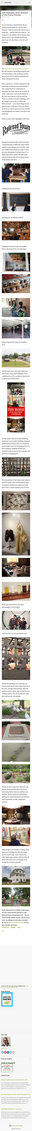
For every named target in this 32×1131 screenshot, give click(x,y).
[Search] (30, 2)
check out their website (16, 922)
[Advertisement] (16, 964)
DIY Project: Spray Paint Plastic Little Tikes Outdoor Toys (15, 1094)
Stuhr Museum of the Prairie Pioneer (17, 69)
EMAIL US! (4, 1049)
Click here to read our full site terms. (14, 986)
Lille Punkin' (7, 2)
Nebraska (13, 927)
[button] (3, 20)
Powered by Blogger (17, 1125)
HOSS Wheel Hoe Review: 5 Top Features (11, 1109)
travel (19, 927)
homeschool (5, 927)
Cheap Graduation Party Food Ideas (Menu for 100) (14, 1079)
